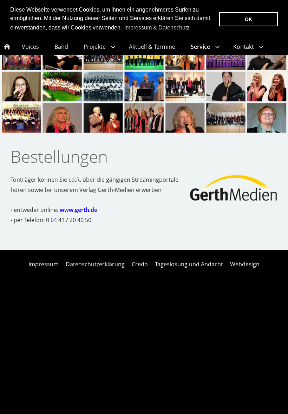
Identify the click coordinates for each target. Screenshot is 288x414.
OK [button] (248, 19)
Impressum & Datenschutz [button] (157, 28)
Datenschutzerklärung (95, 264)
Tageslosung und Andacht (189, 264)
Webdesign (245, 264)
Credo (140, 264)
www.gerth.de (78, 210)
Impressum (43, 264)
